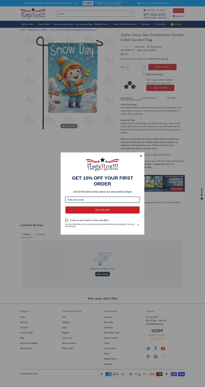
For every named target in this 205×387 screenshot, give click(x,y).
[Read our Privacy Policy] (138, 224)
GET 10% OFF (102, 210)
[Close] (141, 155)
